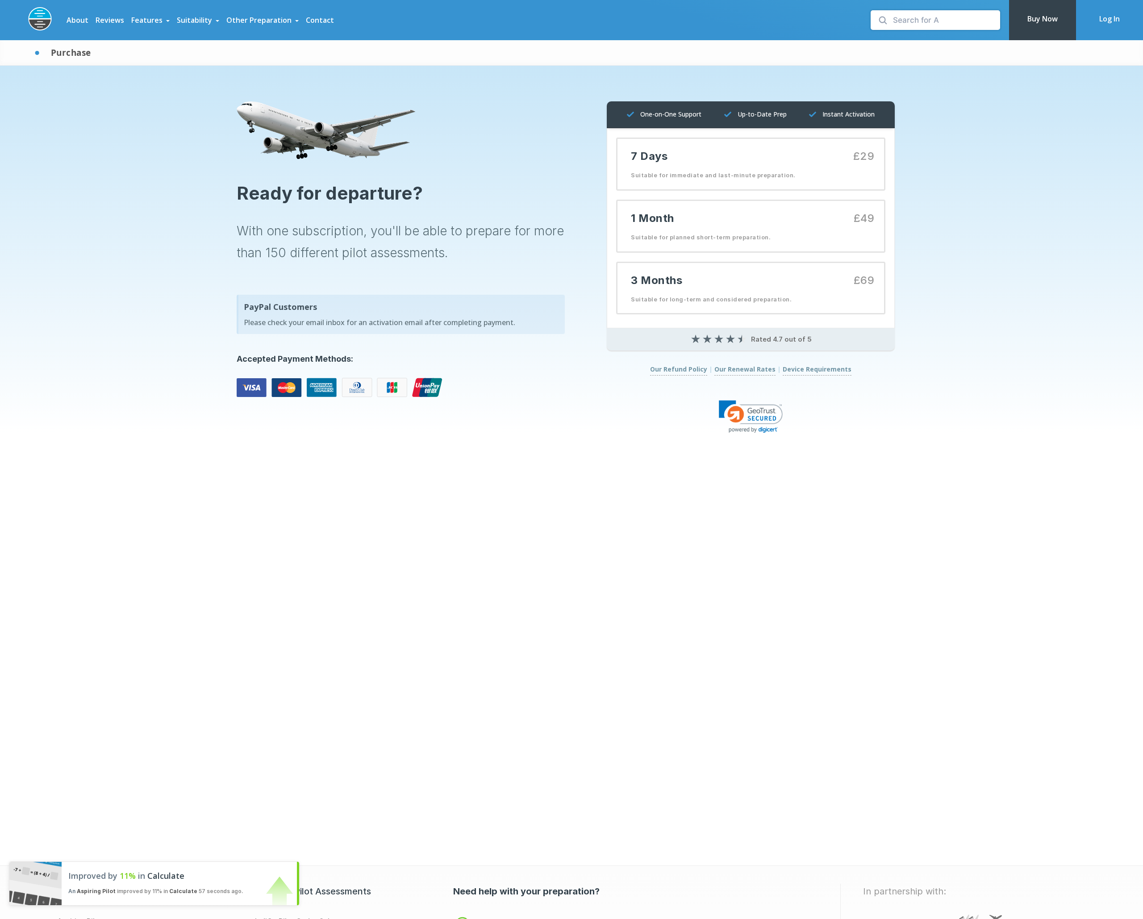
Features (147, 20)
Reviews (110, 20)
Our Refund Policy (678, 369)
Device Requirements (817, 369)
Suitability (194, 20)
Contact (320, 20)
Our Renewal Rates (745, 369)
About (77, 20)
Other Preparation (259, 20)
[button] (751, 416)
